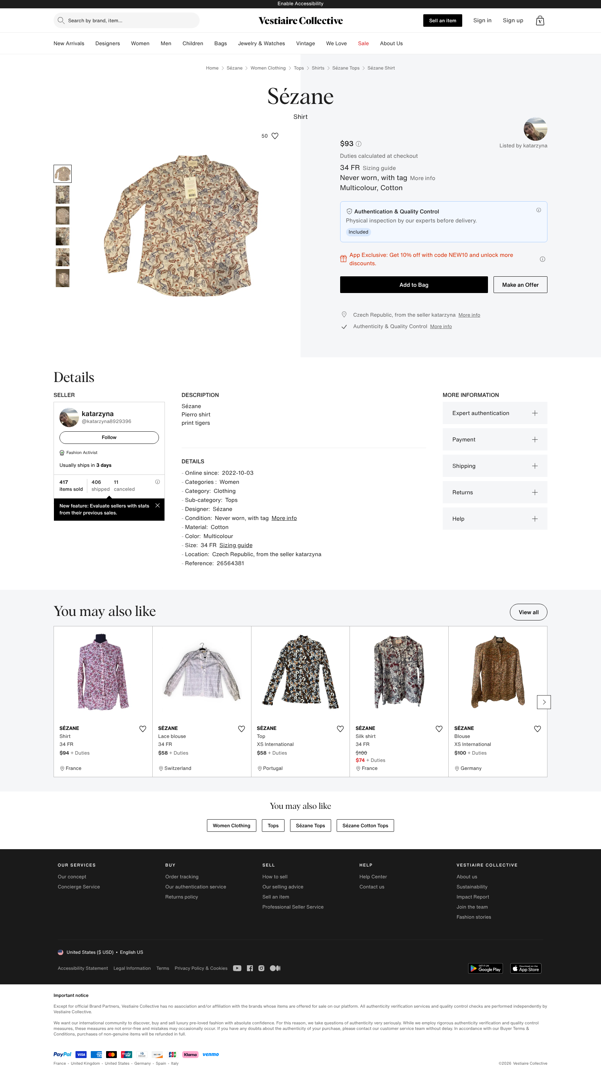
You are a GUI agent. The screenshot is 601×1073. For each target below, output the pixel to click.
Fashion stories (474, 917)
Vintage (305, 43)
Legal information (132, 968)
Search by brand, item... (95, 20)
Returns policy (181, 897)
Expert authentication (481, 413)
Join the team (472, 907)
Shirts (318, 68)
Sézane (235, 68)
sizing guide (379, 168)
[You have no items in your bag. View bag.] (540, 20)
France (60, 1063)
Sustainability (472, 887)
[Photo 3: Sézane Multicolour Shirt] (63, 215)
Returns (462, 492)
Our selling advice (282, 887)
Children (193, 43)
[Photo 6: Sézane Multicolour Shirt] (63, 278)
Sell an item (442, 20)
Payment (463, 439)
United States (117, 1063)
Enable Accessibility (300, 3)
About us (467, 876)
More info (422, 178)
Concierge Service (79, 887)
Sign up (513, 20)
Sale (363, 43)
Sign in (482, 20)
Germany (142, 1063)
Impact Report (473, 897)
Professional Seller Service (292, 907)
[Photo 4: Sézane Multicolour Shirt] (63, 236)
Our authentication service (195, 887)
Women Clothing (268, 68)
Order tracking (182, 876)
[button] (540, 20)
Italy (175, 1063)
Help (458, 518)
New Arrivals (69, 43)
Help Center (373, 876)
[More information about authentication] (539, 210)
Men (166, 43)
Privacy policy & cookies (201, 968)
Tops (299, 68)
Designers (107, 43)
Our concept (72, 876)
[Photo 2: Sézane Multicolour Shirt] (63, 195)
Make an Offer (520, 285)
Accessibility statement (83, 968)
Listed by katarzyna (523, 145)
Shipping (464, 466)
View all (529, 612)
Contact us (372, 887)
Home (212, 68)
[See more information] (542, 259)
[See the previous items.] (57, 702)
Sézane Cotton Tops (365, 825)
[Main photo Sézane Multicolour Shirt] (63, 174)
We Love (336, 43)
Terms (162, 968)
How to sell (274, 876)
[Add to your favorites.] (143, 729)
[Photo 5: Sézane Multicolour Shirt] (63, 257)
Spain (161, 1063)
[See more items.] (544, 702)
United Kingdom (85, 1063)
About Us (391, 43)
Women (140, 43)
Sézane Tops (346, 68)
